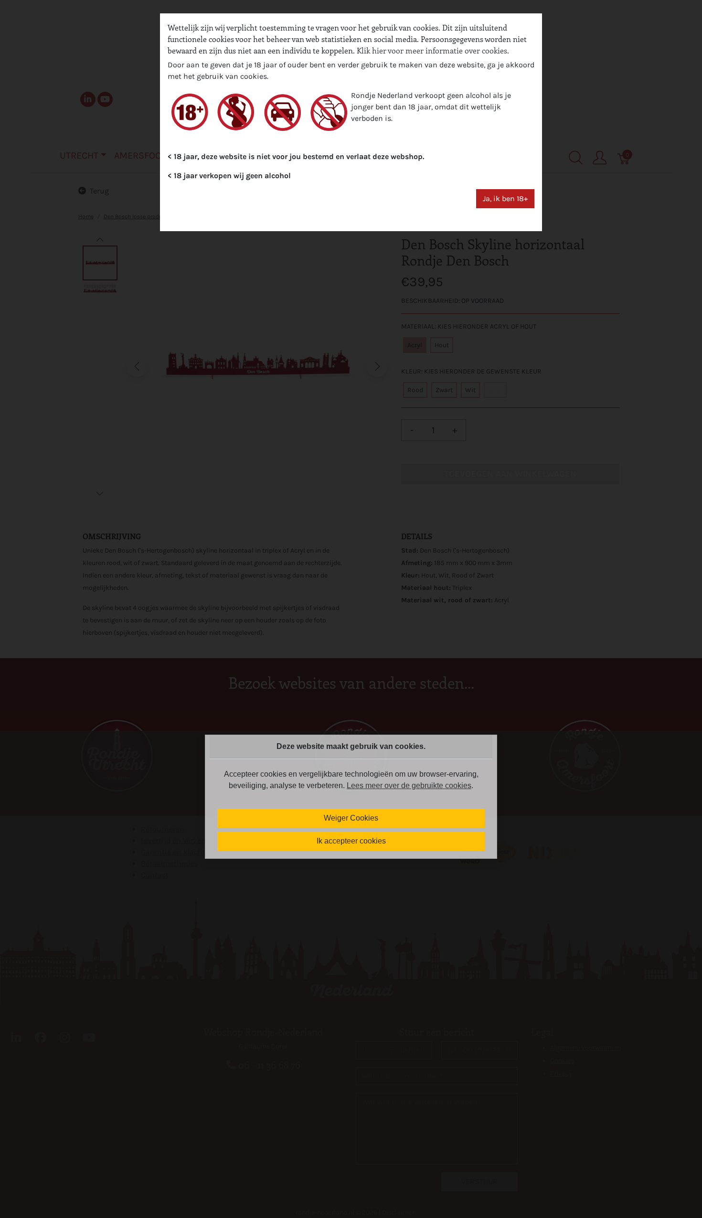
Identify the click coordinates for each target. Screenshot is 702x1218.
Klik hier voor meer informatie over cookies (432, 50)
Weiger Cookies (351, 818)
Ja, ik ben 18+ (505, 198)
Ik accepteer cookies (351, 841)
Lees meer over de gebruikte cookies (409, 785)
